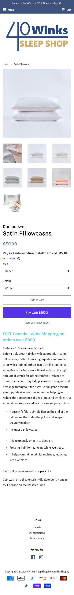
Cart (68, 10)
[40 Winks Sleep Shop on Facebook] (33, 558)
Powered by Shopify (58, 571)
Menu (10, 10)
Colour (7, 281)
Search (37, 527)
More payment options (37, 322)
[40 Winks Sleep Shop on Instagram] (41, 558)
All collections (37, 532)
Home (6, 64)
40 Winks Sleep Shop (36, 571)
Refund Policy (37, 538)
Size (5, 263)
